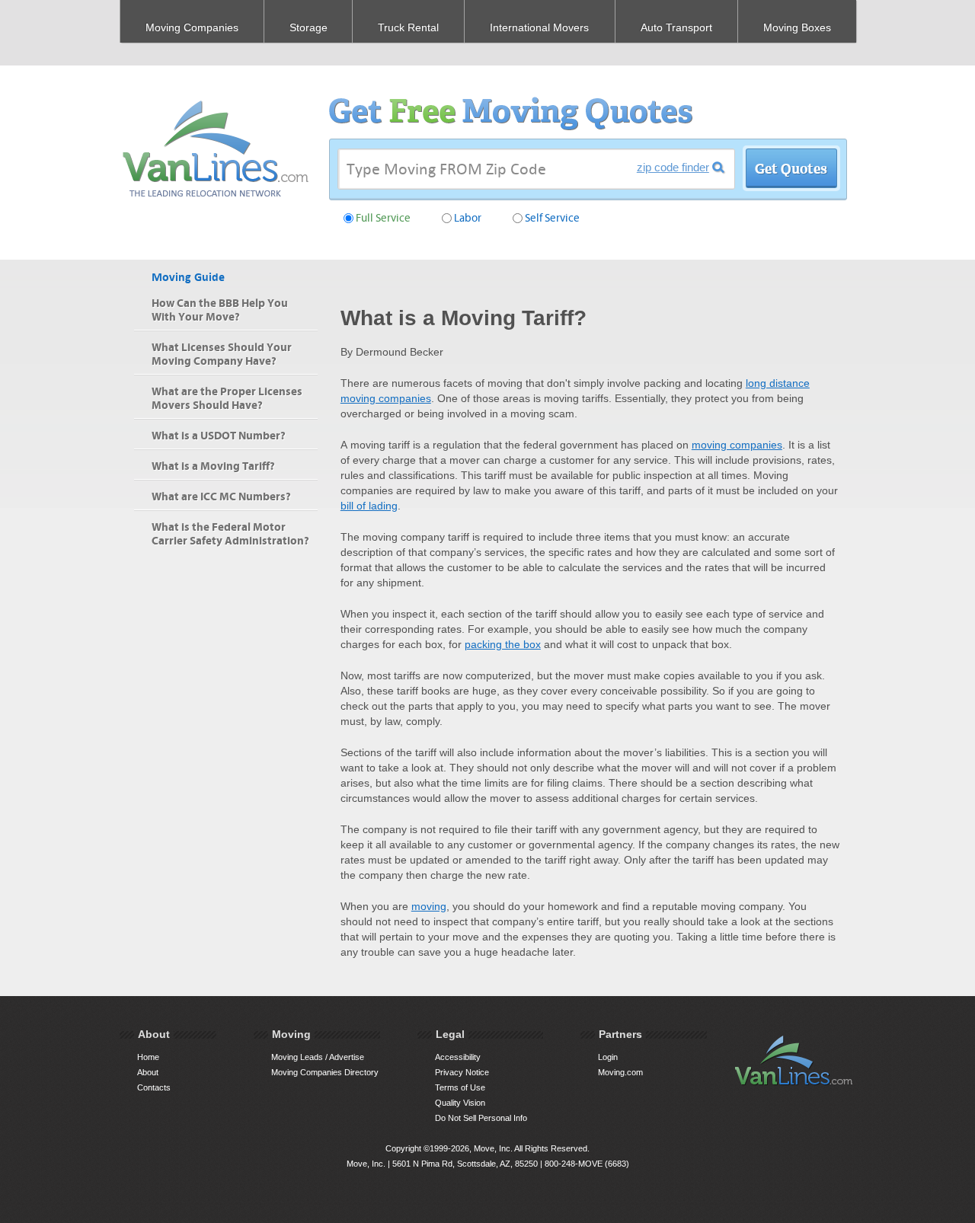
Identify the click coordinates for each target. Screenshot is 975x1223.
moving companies (737, 445)
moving (428, 906)
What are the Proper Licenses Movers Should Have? (227, 398)
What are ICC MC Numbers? (221, 496)
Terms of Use (460, 1087)
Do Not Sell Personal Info (481, 1117)
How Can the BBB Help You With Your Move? (220, 310)
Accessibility (458, 1057)
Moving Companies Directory (325, 1072)
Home (148, 1057)
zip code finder (673, 167)
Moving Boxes (797, 27)
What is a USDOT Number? (219, 435)
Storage (308, 27)
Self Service (552, 218)
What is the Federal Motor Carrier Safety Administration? (230, 534)
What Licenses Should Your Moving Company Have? (222, 354)
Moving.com (620, 1072)
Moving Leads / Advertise (317, 1057)
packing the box (503, 644)
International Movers (539, 27)
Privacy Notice (462, 1072)
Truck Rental (408, 27)
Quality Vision (460, 1102)
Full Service (383, 218)
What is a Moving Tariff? (213, 466)
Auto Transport (676, 27)
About (147, 1072)
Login (608, 1057)
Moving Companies (191, 27)
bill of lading (369, 506)
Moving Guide (188, 277)
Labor (467, 218)
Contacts (154, 1087)
